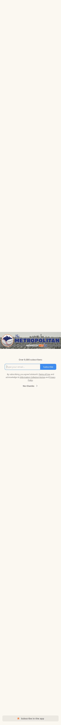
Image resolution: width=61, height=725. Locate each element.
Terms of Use (44, 374)
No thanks (28, 385)
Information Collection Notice (32, 377)
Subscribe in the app (32, 718)
